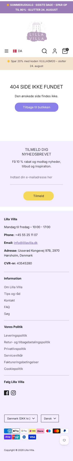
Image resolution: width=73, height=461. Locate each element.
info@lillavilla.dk (26, 243)
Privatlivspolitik (15, 349)
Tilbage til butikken (36, 107)
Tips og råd (12, 294)
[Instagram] (13, 392)
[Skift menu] (6, 51)
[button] (18, 50)
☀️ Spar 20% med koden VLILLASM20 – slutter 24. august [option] (36, 63)
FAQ (7, 307)
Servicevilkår (13, 355)
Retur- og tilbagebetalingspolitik (27, 342)
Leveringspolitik (15, 335)
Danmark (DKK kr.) (18, 418)
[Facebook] (6, 392)
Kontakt (9, 300)
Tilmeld (38, 196)
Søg (7, 314)
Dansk (48, 418)
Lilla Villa (29, 450)
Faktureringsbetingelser (21, 362)
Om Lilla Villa (13, 287)
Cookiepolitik (13, 369)
